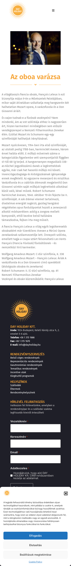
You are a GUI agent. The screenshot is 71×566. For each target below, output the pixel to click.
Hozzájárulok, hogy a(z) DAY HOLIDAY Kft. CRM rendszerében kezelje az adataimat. (33, 475)
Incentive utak (18, 372)
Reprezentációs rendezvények (26, 361)
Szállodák (15, 385)
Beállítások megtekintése (35, 554)
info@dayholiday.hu (29, 344)
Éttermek (15, 388)
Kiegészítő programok (22, 376)
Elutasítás (35, 545)
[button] (66, 493)
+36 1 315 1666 (27, 337)
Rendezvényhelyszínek (22, 392)
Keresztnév (19, 436)
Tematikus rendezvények (23, 368)
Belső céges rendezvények (24, 357)
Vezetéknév (19, 421)
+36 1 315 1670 (22, 341)
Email (14, 452)
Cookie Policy (35, 561)
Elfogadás (35, 535)
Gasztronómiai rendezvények (26, 365)
